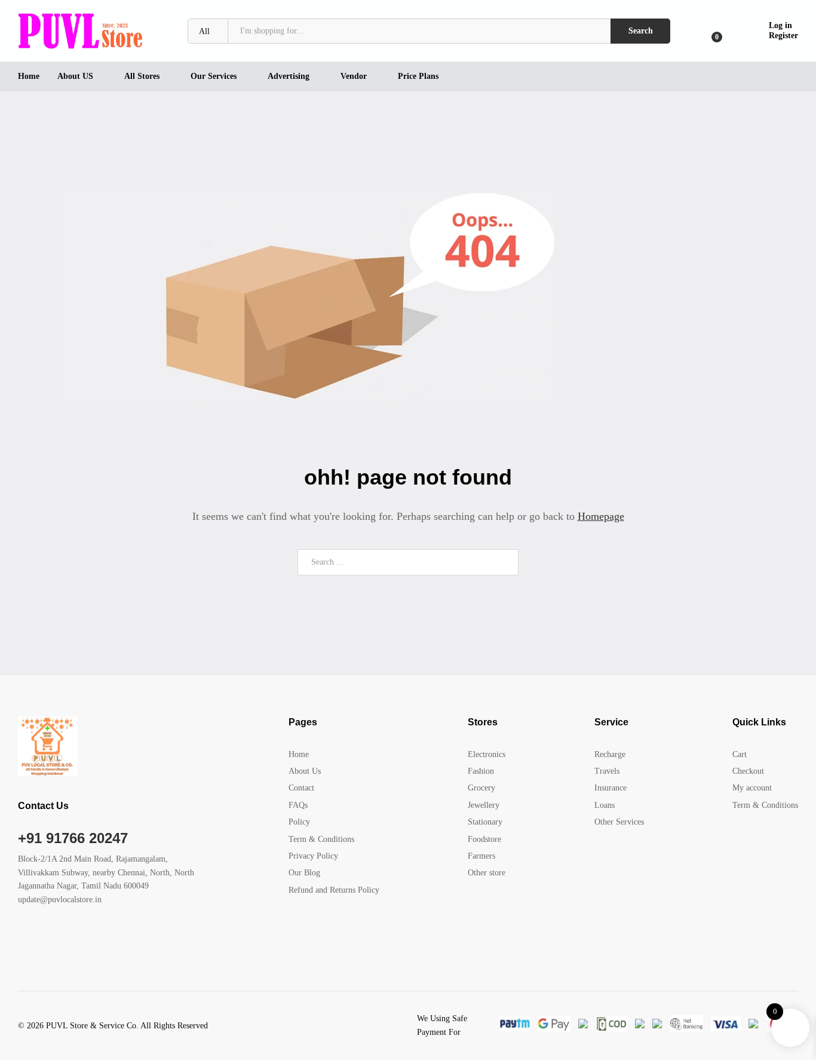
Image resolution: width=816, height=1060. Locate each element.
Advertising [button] (288, 76)
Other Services (619, 821)
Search (640, 30)
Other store (486, 872)
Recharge (609, 754)
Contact (301, 787)
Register (783, 35)
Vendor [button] (353, 76)
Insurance (610, 787)
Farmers (481, 855)
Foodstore (484, 839)
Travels (606, 771)
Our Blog (304, 872)
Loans (604, 805)
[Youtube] (77, 936)
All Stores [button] (141, 76)
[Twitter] (39, 936)
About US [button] (75, 76)
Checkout (748, 771)
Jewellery (483, 805)
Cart (739, 754)
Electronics (486, 754)
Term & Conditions (321, 839)
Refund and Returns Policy (334, 890)
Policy (299, 821)
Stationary (485, 821)
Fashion (481, 771)
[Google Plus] (58, 936)
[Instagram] (95, 936)
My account (752, 787)
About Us (305, 771)
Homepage (601, 516)
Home (28, 76)
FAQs (298, 805)
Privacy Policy (313, 855)
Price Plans (418, 76)
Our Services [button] (214, 76)
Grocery (481, 787)
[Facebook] (21, 936)
